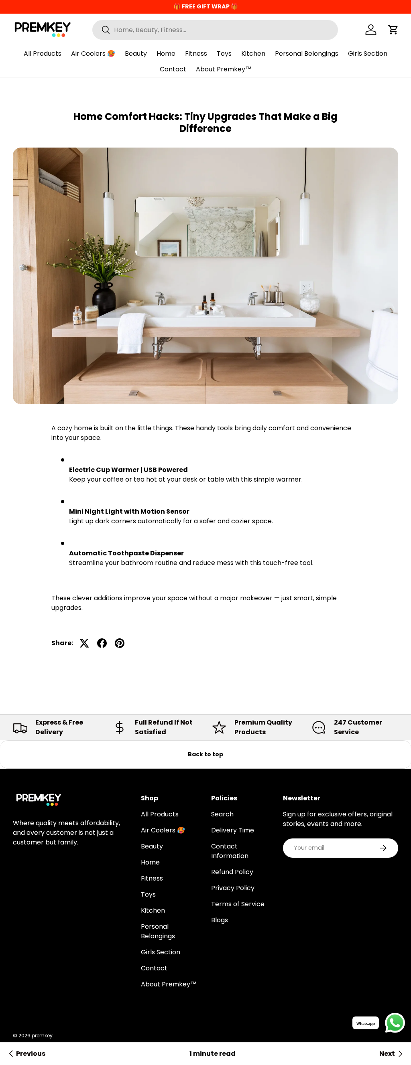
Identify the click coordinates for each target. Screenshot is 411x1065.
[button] (393, 29)
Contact (173, 69)
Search (222, 814)
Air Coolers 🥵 (93, 53)
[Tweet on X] (84, 643)
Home (166, 53)
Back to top (205, 754)
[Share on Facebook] (102, 643)
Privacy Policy (232, 888)
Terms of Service (238, 904)
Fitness (196, 53)
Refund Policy (232, 872)
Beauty (136, 53)
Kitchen (253, 53)
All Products (42, 53)
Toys (224, 53)
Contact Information (229, 851)
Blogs (219, 920)
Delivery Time (232, 830)
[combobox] (215, 30)
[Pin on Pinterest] (119, 643)
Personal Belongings (306, 53)
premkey (42, 1035)
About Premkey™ (224, 69)
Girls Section (367, 53)
